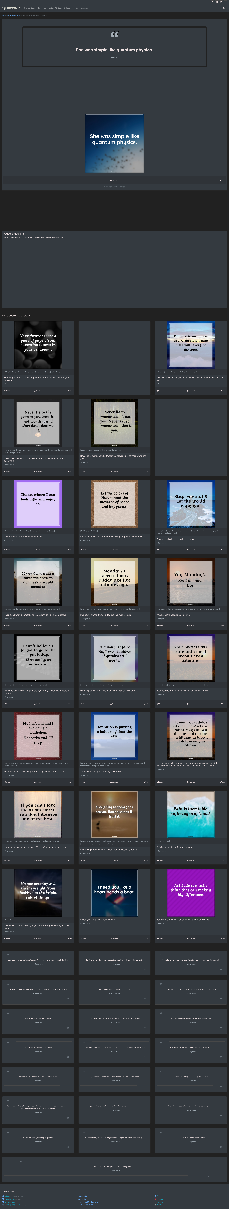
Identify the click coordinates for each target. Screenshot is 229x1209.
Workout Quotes (30, 685)
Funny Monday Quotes (100, 609)
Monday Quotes (86, 609)
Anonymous (115, 57)
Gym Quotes (9, 685)
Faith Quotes (99, 844)
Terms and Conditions (86, 1205)
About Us (82, 1199)
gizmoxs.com (13, 1199)
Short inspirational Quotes (135, 763)
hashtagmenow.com (18, 1205)
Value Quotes (45, 372)
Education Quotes (11, 372)
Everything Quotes (87, 841)
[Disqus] (114, 274)
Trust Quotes (98, 450)
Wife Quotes (14, 766)
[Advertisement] (43, 91)
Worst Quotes (28, 841)
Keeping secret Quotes (176, 685)
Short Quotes (194, 372)
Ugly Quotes (40, 531)
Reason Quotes (111, 841)
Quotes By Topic (63, 8)
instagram (160, 1202)
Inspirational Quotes (100, 763)
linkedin (159, 1199)
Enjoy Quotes (30, 531)
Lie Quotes (18, 453)
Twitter (159, 1205)
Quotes (4, 15)
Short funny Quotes (202, 609)
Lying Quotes (174, 372)
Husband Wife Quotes (27, 763)
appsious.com (9, 1202)
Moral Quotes (35, 372)
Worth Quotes (22, 450)
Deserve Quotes (33, 450)
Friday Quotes (124, 609)
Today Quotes (41, 685)
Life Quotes (172, 533)
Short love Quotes (65, 450)
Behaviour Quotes (24, 372)
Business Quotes (202, 531)
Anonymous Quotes (14, 15)
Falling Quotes (111, 685)
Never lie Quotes (163, 372)
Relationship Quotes (11, 763)
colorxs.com (13, 1196)
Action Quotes (56, 372)
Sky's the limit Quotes (103, 766)
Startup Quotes (215, 531)
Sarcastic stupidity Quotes (38, 609)
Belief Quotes (109, 844)
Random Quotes (81, 8)
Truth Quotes (184, 372)
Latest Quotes (30, 8)
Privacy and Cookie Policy (88, 1202)
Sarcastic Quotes (10, 609)
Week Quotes (134, 609)
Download (115, 180)
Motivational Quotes (164, 531)
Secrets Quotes (204, 685)
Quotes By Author (47, 8)
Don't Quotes (122, 841)
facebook (160, 1196)
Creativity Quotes (190, 531)
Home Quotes (20, 531)
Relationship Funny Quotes (55, 763)
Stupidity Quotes (23, 609)
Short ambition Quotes (87, 766)
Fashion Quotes (162, 533)
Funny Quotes (10, 531)
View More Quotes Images (114, 187)
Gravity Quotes (122, 685)
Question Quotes (53, 609)
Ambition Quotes (177, 531)
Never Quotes (8, 453)
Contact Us (82, 1196)
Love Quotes (44, 450)
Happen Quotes (100, 841)
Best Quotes (19, 841)
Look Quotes (50, 531)
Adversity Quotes (163, 841)
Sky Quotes (112, 763)
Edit (222, 180)
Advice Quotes (10, 920)
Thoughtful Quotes (87, 844)
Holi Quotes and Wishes (89, 531)
